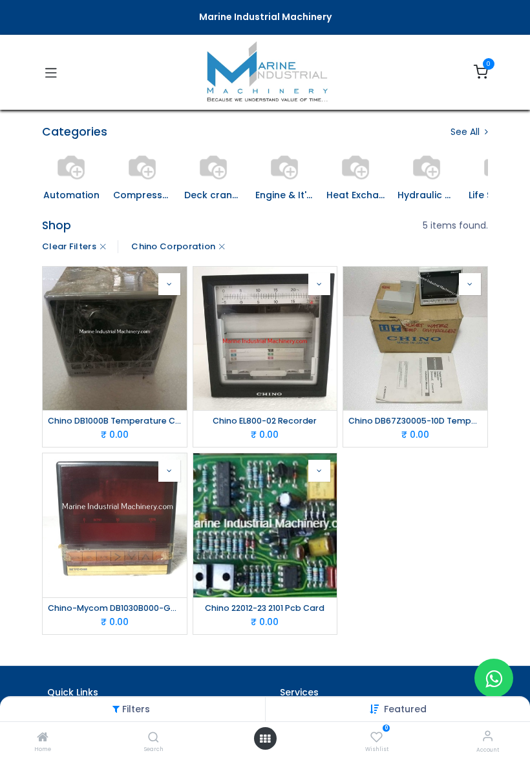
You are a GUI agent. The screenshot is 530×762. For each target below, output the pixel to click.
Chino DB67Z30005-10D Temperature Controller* (415, 421)
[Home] (42, 738)
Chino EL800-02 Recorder (265, 421)
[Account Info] (488, 736)
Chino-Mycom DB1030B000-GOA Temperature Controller (115, 608)
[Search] (153, 738)
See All (466, 131)
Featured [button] (405, 709)
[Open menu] (265, 739)
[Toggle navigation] (51, 72)
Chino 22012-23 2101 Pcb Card (264, 608)
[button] (169, 284)
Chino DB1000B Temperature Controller (115, 421)
